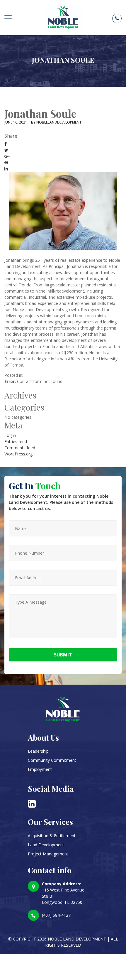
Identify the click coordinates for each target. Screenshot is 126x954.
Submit (63, 654)
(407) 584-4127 (56, 915)
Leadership (38, 751)
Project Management (48, 854)
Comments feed (19, 447)
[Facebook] (5, 144)
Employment (40, 769)
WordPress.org (18, 454)
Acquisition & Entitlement (52, 835)
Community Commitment (52, 760)
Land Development (46, 844)
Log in (10, 435)
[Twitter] (6, 150)
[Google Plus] (7, 156)
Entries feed (15, 441)
